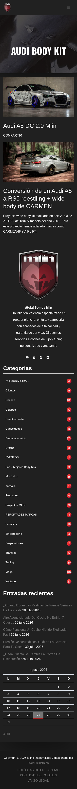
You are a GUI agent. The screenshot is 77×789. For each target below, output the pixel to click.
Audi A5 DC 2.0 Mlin (29, 126)
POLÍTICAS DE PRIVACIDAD (38, 770)
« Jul (6, 734)
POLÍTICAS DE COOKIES (38, 775)
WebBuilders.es (38, 762)
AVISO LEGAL (38, 780)
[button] (28, 357)
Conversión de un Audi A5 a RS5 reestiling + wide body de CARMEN (37, 198)
